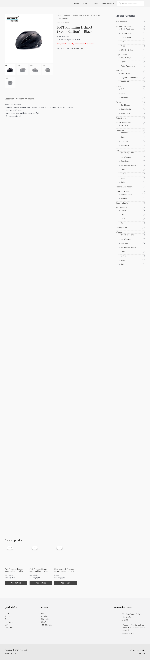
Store (85, 3)
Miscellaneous (126, 194)
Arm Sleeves (126, 157)
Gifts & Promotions (123, 122)
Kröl (122, 42)
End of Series (121, 118)
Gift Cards (125, 125)
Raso (123, 223)
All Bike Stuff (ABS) (124, 26)
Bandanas (124, 133)
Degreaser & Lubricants (130, 77)
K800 (123, 214)
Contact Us (9, 628)
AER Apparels (121, 22)
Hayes (123, 210)
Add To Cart (16, 583)
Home (76, 3)
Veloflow (124, 97)
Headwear (66, 15)
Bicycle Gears (121, 55)
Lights (123, 62)
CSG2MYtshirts (127, 33)
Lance (123, 218)
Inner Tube (125, 82)
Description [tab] (9, 99)
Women (119, 232)
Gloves (123, 174)
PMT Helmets (121, 207)
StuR (143, 653)
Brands (118, 86)
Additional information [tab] (25, 99)
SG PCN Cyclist (127, 50)
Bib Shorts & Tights (128, 165)
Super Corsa (125, 113)
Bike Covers (125, 73)
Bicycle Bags (126, 57)
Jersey (123, 178)
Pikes (123, 46)
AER (43, 613)
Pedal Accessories (128, 66)
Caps (123, 137)
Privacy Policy (10, 653)
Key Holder (125, 105)
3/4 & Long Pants (127, 153)
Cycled (118, 102)
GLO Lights (125, 89)
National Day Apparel (124, 187)
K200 (67, 22)
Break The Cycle (127, 29)
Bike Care (120, 70)
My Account (107, 3)
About (96, 3)
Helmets (75, 15)
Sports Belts (126, 109)
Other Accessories (123, 191)
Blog (7, 619)
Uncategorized (121, 227)
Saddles (124, 198)
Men (117, 150)
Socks (123, 182)
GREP (123, 93)
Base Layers (126, 161)
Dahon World (126, 37)
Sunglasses (125, 145)
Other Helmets (122, 203)
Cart (6, 625)
